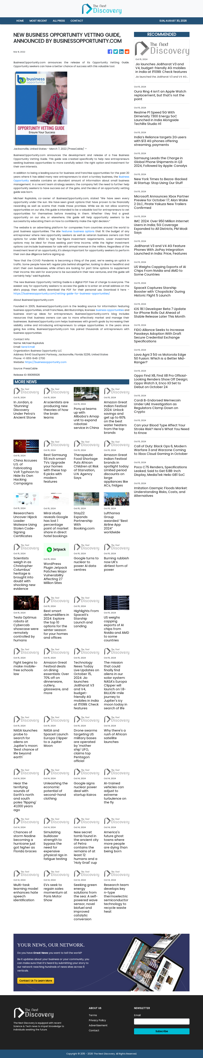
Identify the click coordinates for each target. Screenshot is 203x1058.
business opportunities (110, 310)
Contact (94, 1030)
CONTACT (77, 21)
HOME (20, 21)
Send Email (28, 347)
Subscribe (162, 1031)
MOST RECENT (38, 21)
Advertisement (98, 1025)
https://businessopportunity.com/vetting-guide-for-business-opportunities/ (61, 293)
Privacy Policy (97, 1020)
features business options (78, 231)
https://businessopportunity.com (45, 362)
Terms (93, 1015)
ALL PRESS (59, 21)
